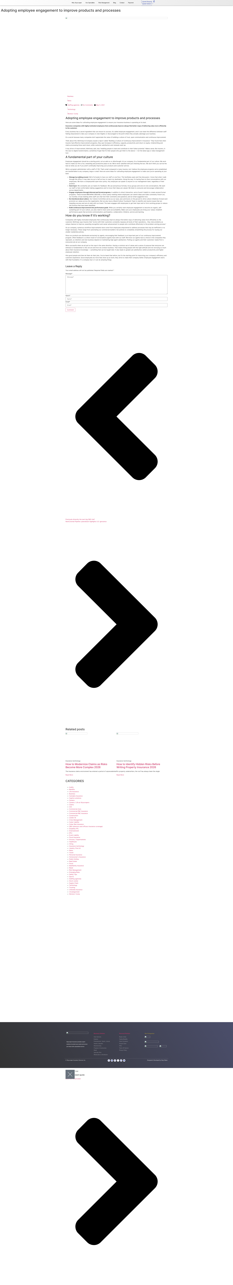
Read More (69, 775)
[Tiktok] (121, 1060)
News (69, 101)
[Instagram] (109, 1060)
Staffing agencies (73, 105)
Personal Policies (124, 1033)
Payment (131, 2)
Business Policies (99, 1033)
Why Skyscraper (77, 2)
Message (69, 273)
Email (68, 301)
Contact (122, 2)
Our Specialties (90, 2)
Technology (71, 109)
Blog (114, 2)
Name (68, 295)
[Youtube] (124, 1060)
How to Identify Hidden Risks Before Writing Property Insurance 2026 (138, 766)
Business (70, 96)
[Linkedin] (112, 1060)
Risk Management (103, 2)
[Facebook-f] (115, 1060)
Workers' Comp (72, 114)
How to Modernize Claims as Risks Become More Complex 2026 (86, 766)
